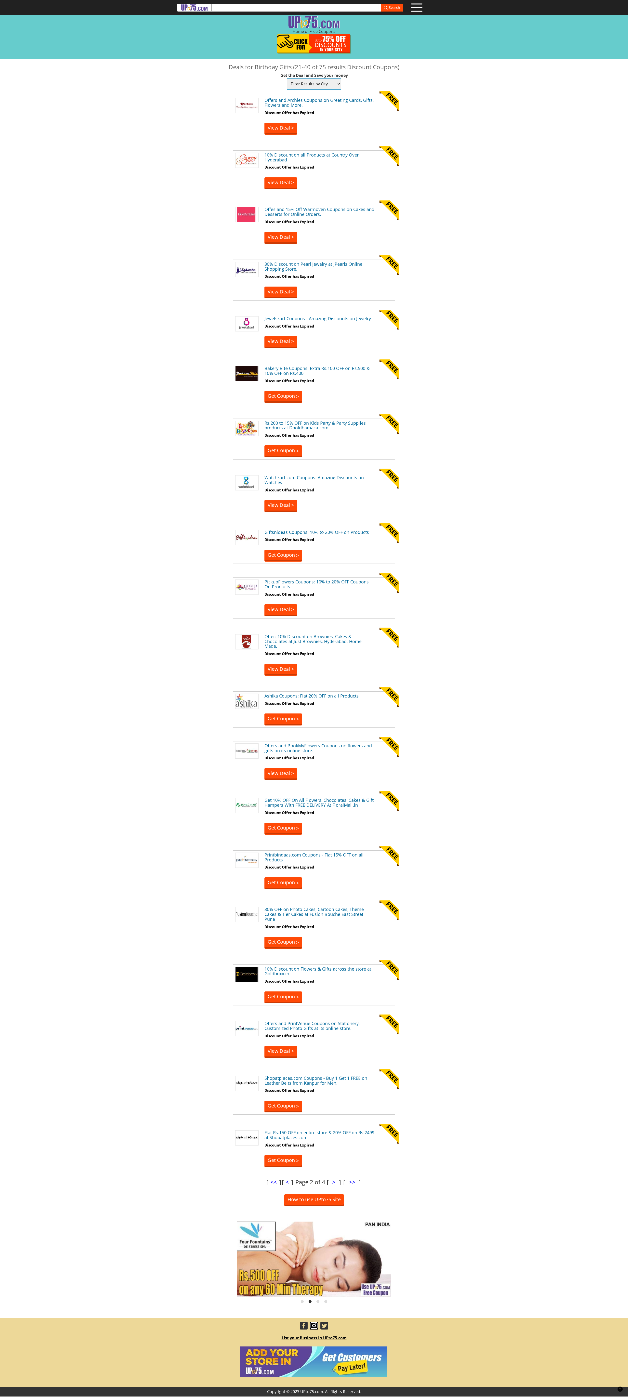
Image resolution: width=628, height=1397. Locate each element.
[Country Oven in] (247, 159)
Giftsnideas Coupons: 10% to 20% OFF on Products (316, 532)
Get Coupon (283, 396)
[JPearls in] (247, 269)
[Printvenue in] (247, 1028)
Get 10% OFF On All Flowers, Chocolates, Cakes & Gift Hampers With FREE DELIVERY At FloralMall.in (319, 802)
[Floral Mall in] (247, 805)
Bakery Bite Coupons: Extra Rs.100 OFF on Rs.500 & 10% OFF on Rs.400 (317, 370)
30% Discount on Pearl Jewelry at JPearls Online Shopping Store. (313, 266)
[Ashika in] (247, 700)
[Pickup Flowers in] (247, 587)
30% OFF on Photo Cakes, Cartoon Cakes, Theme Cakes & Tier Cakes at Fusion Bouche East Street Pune (314, 914)
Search (394, 7)
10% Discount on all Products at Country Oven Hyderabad (312, 157)
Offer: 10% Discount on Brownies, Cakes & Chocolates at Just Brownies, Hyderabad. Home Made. (313, 641)
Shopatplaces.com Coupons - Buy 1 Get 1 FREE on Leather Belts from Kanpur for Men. (315, 1080)
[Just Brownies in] (247, 641)
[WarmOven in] (247, 214)
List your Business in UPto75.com (314, 1338)
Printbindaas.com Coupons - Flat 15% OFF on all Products (314, 857)
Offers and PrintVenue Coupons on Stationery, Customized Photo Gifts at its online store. (312, 1025)
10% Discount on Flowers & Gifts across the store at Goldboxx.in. (317, 971)
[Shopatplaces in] (247, 1083)
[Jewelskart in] (247, 323)
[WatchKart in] (247, 482)
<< (273, 1182)
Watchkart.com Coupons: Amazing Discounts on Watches (314, 479)
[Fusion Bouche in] (247, 914)
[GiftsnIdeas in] (247, 537)
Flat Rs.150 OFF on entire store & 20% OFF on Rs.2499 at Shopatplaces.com (319, 1135)
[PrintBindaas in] (247, 859)
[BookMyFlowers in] (247, 750)
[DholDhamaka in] (247, 428)
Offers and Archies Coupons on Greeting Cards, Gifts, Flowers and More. (319, 102)
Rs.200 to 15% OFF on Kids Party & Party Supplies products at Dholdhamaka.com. (315, 425)
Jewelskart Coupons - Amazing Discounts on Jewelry (317, 318)
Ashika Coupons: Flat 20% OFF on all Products (311, 696)
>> (352, 1182)
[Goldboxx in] (247, 973)
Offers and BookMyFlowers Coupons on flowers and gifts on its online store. (318, 748)
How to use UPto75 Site (314, 1199)
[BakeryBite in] (247, 373)
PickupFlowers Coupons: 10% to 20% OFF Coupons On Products (316, 584)
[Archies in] (247, 105)
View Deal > (281, 127)
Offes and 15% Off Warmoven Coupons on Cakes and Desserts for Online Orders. (319, 211)
